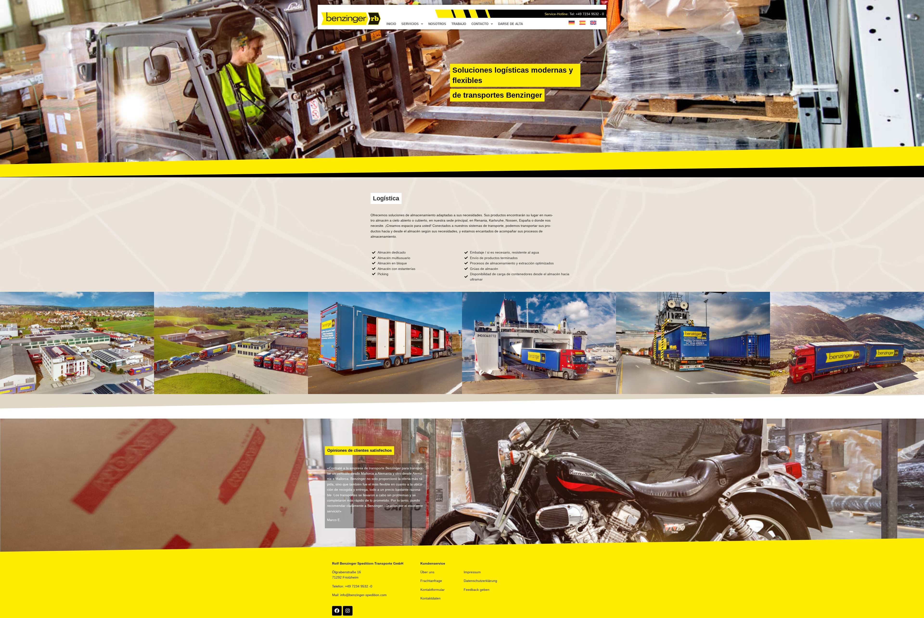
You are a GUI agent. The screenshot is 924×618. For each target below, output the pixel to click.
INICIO (391, 24)
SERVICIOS (410, 24)
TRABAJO (458, 24)
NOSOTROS (437, 24)
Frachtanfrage (431, 581)
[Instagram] (348, 611)
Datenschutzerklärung (480, 581)
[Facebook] (337, 611)
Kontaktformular (432, 590)
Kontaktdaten (430, 598)
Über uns (427, 572)
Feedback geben (476, 590)
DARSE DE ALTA (510, 24)
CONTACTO (479, 24)
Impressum (472, 572)
